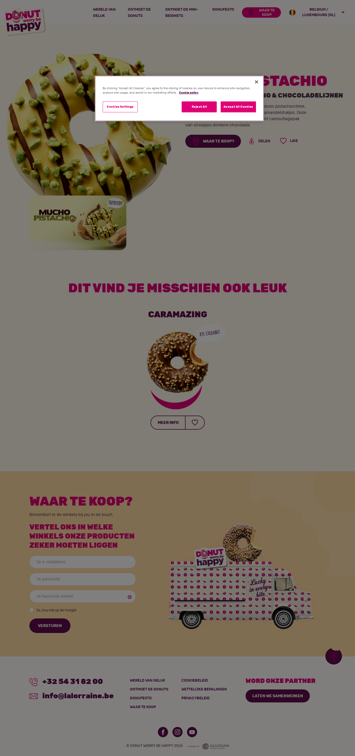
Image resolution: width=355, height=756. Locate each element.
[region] (179, 98)
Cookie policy (189, 92)
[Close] (256, 82)
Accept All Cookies (238, 106)
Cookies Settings (120, 106)
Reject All (199, 106)
